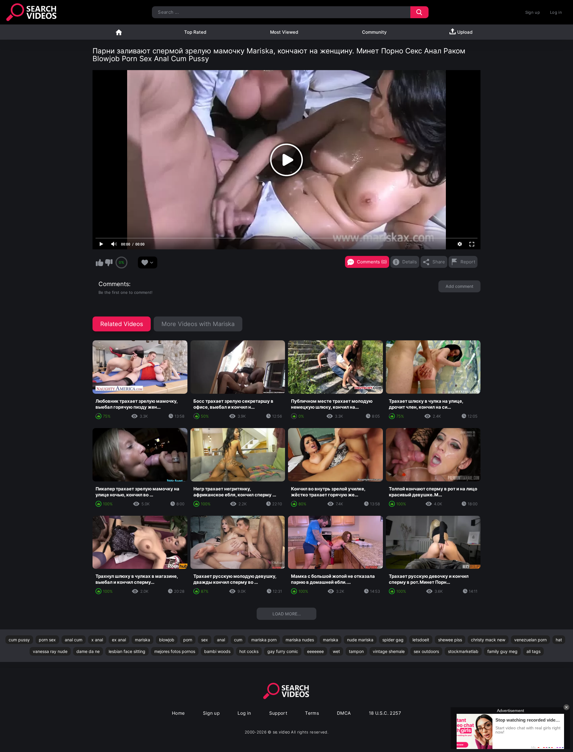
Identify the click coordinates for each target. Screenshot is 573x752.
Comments (113, 284)
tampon (356, 651)
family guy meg (502, 651)
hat (559, 639)
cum (238, 639)
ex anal (119, 639)
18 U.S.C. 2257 (385, 713)
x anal (97, 639)
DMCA (344, 713)
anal (221, 639)
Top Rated (195, 32)
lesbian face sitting (127, 651)
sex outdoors (426, 651)
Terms (312, 713)
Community (374, 32)
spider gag (392, 639)
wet (336, 651)
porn (187, 639)
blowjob (166, 639)
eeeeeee (315, 651)
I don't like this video (109, 262)
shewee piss (450, 639)
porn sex (47, 639)
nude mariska (360, 639)
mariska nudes (300, 639)
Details (409, 262)
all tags (533, 651)
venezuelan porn (530, 639)
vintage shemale (389, 651)
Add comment (459, 286)
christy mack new (488, 639)
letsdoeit (420, 639)
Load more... (286, 613)
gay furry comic (282, 651)
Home (118, 32)
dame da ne (88, 651)
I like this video (99, 262)
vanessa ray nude (50, 651)
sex (204, 639)
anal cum (73, 639)
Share (438, 262)
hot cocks (248, 651)
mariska (142, 639)
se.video (281, 731)
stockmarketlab (463, 651)
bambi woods (217, 651)
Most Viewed (284, 32)
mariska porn (264, 639)
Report (467, 262)
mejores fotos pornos (174, 651)
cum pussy (19, 639)
